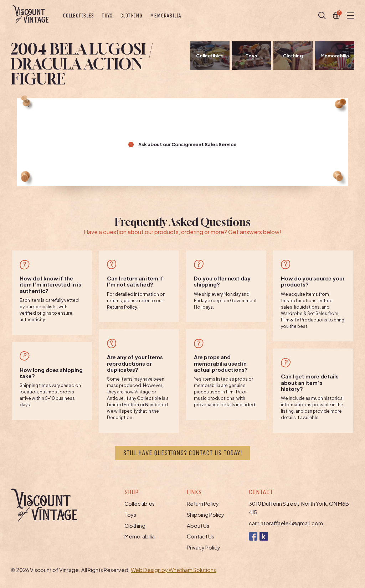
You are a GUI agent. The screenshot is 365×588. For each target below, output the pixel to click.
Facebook (253, 536)
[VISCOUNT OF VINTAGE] (30, 14)
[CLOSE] (322, 15)
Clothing (131, 15)
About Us (198, 525)
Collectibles (78, 15)
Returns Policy (122, 307)
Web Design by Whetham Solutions (173, 570)
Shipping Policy (205, 514)
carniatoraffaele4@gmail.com (286, 523)
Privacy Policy (203, 547)
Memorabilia (165, 15)
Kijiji (263, 536)
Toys (107, 15)
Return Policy (203, 503)
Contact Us (200, 536)
